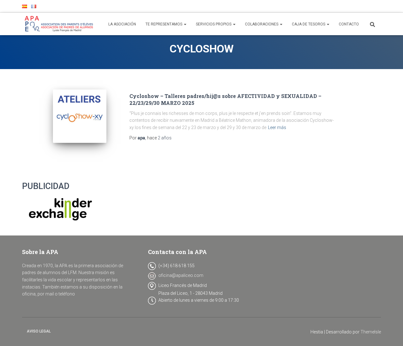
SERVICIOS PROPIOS (214, 24)
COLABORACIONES (262, 24)
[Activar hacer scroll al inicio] (391, 333)
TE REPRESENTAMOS (164, 24)
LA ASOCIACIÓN (122, 24)
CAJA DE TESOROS (309, 24)
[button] (184, 24)
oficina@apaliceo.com (180, 275)
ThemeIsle (370, 331)
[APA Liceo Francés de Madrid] (60, 24)
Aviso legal (39, 331)
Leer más (277, 127)
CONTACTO (349, 24)
